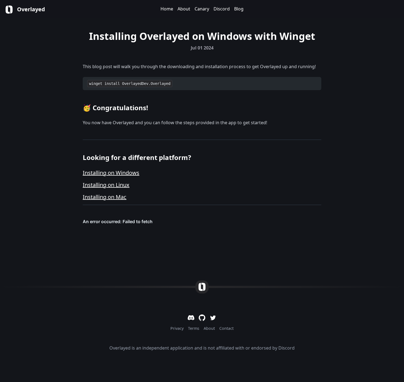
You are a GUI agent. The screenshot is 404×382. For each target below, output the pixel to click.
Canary (202, 9)
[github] (202, 317)
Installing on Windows (111, 172)
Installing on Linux (106, 185)
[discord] (191, 317)
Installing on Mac (104, 197)
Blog (238, 9)
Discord (222, 9)
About (184, 9)
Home (167, 9)
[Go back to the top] (202, 287)
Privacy (177, 328)
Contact (226, 328)
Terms (193, 328)
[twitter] (213, 317)
